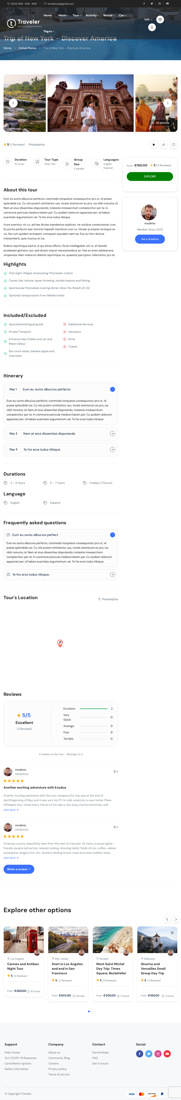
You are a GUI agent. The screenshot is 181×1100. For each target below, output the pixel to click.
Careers (53, 1063)
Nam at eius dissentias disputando (42, 433)
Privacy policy (57, 1069)
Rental (107, 15)
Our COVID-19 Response (20, 1058)
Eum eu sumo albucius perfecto (40, 389)
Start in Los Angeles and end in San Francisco (67, 968)
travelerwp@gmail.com (61, 3)
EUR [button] (147, 19)
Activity (91, 15)
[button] (160, 19)
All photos (162, 123)
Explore (150, 176)
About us (54, 1052)
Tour (76, 15)
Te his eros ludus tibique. (35, 449)
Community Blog (59, 1058)
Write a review (17, 869)
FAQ (95, 1058)
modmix (149, 223)
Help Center (12, 1052)
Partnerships (100, 1052)
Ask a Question (150, 239)
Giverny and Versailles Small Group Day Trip (153, 968)
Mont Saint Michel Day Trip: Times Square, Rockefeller (111, 968)
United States (27, 48)
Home (48, 15)
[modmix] (37, 953)
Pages (48, 31)
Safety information (16, 1069)
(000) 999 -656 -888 (24, 3)
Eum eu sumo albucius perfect (35, 535)
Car (121, 15)
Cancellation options (18, 1063)
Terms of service (59, 1074)
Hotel (62, 15)
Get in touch (100, 1063)
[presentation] (13, 103)
